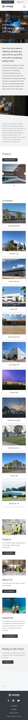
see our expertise (9, 636)
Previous (2, 173)
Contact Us (7, 662)
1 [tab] (10, 185)
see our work (8, 553)
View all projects (9, 160)
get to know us (9, 591)
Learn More (11, 179)
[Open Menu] (24, 7)
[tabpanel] (14, 174)
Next (25, 173)
